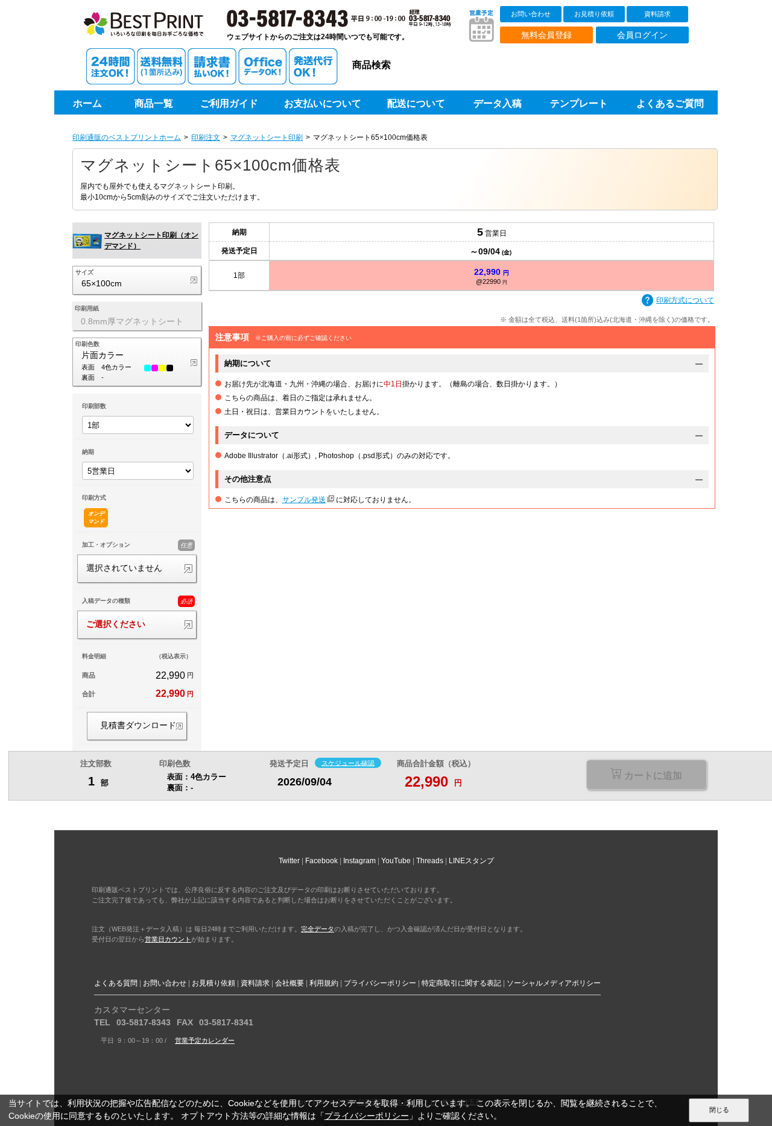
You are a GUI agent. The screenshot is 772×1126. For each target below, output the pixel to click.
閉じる (719, 1109)
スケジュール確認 (348, 762)
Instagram (359, 861)
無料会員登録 (546, 35)
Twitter (289, 861)
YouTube (396, 861)
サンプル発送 (304, 499)
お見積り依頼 (594, 13)
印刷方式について (685, 300)
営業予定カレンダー (205, 1040)
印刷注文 (205, 137)
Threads (429, 861)
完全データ (317, 929)
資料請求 (657, 13)
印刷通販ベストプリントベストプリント (155, 30)
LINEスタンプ (471, 861)
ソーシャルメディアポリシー (554, 983)
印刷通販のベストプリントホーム (126, 137)
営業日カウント (168, 939)
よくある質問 (116, 983)
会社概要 (289, 983)
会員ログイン (642, 35)
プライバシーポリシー (380, 983)
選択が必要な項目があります (646, 775)
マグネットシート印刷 (266, 137)
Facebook (321, 861)
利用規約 (323, 983)
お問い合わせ (531, 13)
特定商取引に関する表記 (461, 983)
